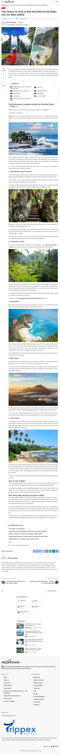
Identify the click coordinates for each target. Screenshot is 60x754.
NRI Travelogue (11, 22)
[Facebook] (23, 601)
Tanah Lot (11, 116)
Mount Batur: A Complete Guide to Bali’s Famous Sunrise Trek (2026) (28, 531)
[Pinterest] (23, 607)
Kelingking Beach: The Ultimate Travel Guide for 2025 (23, 539)
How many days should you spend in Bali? (20, 99)
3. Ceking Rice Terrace (41, 90)
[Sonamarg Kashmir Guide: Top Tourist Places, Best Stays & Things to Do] (20, 633)
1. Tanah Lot (39, 87)
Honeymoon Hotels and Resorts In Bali (30, 298)
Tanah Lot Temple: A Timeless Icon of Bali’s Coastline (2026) (25, 533)
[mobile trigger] (2, 1)
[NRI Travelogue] (9, 1)
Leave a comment (52, 590)
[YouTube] (54, 746)
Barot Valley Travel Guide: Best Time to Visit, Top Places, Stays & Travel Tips (34, 641)
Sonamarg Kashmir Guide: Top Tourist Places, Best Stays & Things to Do (34, 632)
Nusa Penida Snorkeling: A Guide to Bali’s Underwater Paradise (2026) (28, 536)
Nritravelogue (26, 750)
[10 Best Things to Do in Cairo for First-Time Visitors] (20, 626)
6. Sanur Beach (16, 96)
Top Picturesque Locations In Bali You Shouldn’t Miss (20, 87)
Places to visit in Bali (23, 545)
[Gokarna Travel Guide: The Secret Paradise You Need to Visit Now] (20, 650)
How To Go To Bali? (41, 96)
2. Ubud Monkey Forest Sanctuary (20, 90)
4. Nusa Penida (16, 93)
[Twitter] (37, 601)
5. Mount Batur (40, 93)
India (26, 636)
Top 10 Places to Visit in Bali (16, 528)
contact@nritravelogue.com (8, 715)
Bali (3, 8)
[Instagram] (37, 607)
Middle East (28, 627)
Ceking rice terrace (50, 245)
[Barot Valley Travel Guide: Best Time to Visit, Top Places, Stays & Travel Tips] (20, 641)
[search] (54, 1)
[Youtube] (23, 612)
